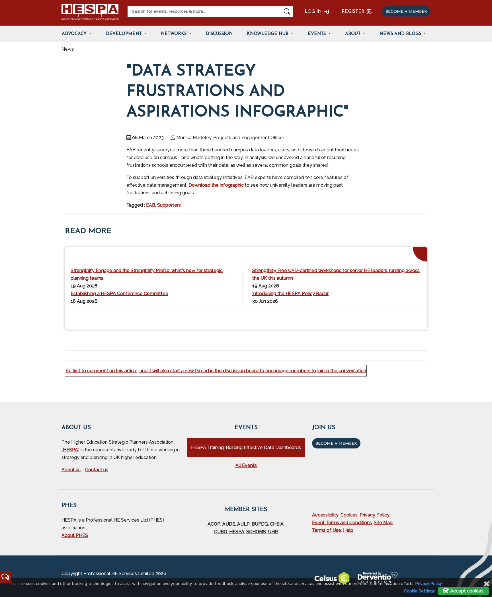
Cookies (349, 515)
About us (71, 469)
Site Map (383, 522)
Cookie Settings (419, 591)
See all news (407, 318)
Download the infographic (216, 185)
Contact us (96, 469)
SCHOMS (256, 531)
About (353, 34)
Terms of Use (326, 530)
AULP (243, 524)
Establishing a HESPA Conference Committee (119, 293)
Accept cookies (466, 591)
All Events (246, 465)
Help (348, 530)
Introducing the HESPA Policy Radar (290, 293)
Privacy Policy (375, 515)
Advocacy (75, 34)
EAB (150, 205)
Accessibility (325, 515)
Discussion (219, 34)
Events (317, 34)
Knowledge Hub (268, 34)
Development (124, 34)
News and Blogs (401, 34)
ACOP (214, 524)
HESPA (70, 449)
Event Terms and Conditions (342, 522)
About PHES (75, 535)
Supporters (169, 205)
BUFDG (260, 524)
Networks (174, 34)
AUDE (228, 524)
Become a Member (336, 444)
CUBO (220, 531)
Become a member (406, 12)
